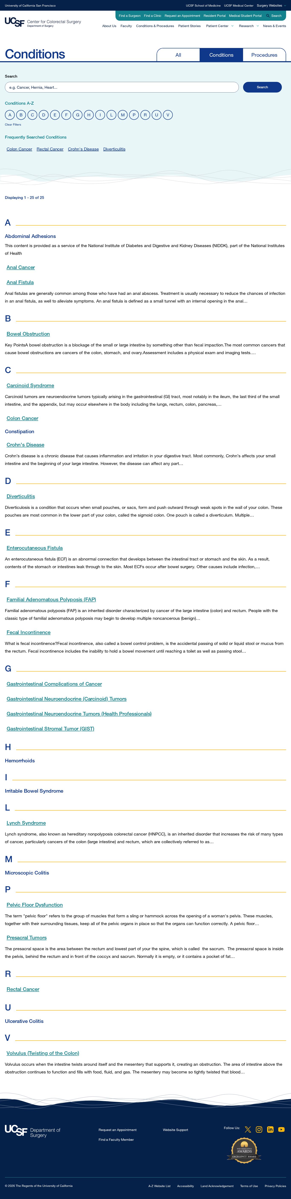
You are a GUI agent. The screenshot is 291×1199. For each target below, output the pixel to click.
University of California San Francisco (30, 5)
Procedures (264, 55)
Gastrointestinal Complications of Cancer (54, 684)
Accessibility (185, 1186)
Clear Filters (13, 124)
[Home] (43, 22)
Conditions (221, 55)
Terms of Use (249, 1186)
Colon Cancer (19, 148)
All (178, 55)
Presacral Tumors (26, 937)
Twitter (248, 1129)
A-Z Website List (159, 1186)
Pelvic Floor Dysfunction (35, 904)
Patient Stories (189, 26)
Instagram (259, 1129)
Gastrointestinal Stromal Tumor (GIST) (50, 728)
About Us (109, 26)
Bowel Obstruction (28, 333)
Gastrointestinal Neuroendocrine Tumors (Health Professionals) (79, 713)
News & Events (274, 26)
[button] (262, 87)
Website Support (175, 1130)
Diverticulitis (114, 148)
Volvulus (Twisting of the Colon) (43, 1053)
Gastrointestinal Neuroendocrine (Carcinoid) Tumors (67, 698)
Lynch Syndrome (26, 823)
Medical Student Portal (245, 15)
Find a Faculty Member (116, 1139)
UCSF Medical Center (239, 5)
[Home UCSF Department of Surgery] (52, 1132)
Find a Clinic (152, 15)
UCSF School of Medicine (203, 5)
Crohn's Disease (83, 148)
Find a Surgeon (130, 15)
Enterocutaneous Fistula (35, 547)
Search (11, 76)
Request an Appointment (182, 15)
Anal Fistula (20, 282)
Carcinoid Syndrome (30, 385)
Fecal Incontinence (28, 632)
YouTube (281, 1129)
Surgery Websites (269, 5)
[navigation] (221, 54)
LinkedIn (270, 1129)
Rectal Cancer (50, 148)
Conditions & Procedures (155, 26)
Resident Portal (215, 15)
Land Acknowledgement (217, 1186)
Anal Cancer (21, 267)
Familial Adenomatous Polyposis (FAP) (51, 599)
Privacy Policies (275, 1186)
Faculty (126, 26)
